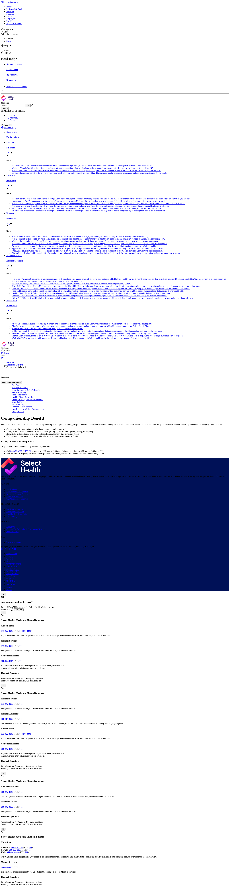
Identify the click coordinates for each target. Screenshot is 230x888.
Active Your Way (19, 392)
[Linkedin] (12, 549)
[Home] (2, 358)
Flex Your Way (18, 404)
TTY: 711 (28, 451)
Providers (10, 21)
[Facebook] (2, 549)
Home (9, 7)
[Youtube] (15, 549)
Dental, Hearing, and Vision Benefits (27, 399)
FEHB (9, 16)
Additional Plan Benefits (11, 383)
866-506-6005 (25, 631)
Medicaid (10, 14)
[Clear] (28, 105)
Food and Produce (19, 395)
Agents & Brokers (14, 23)
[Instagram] (9, 549)
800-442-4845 (7, 792)
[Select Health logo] (21, 474)
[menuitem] (117, 147)
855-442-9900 (7, 704)
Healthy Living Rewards (22, 397)
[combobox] (13, 105)
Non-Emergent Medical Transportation (28, 409)
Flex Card (16, 385)
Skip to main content (9, 2)
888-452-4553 (16, 451)
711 (20, 661)
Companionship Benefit (22, 407)
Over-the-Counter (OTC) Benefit (26, 390)
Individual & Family (14, 9)
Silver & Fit (17, 402)
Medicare (10, 11)
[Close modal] (3, 594)
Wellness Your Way (20, 387)
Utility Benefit (18, 411)
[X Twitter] (5, 549)
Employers (10, 19)
